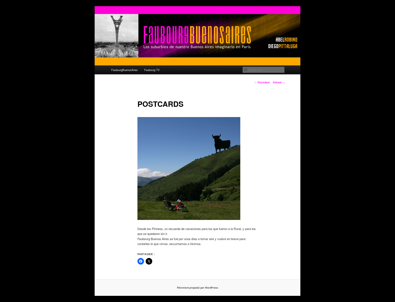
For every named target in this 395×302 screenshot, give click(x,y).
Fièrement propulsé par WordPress (197, 287)
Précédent (262, 82)
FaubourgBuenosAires (124, 70)
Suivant (279, 82)
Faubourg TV (152, 70)
